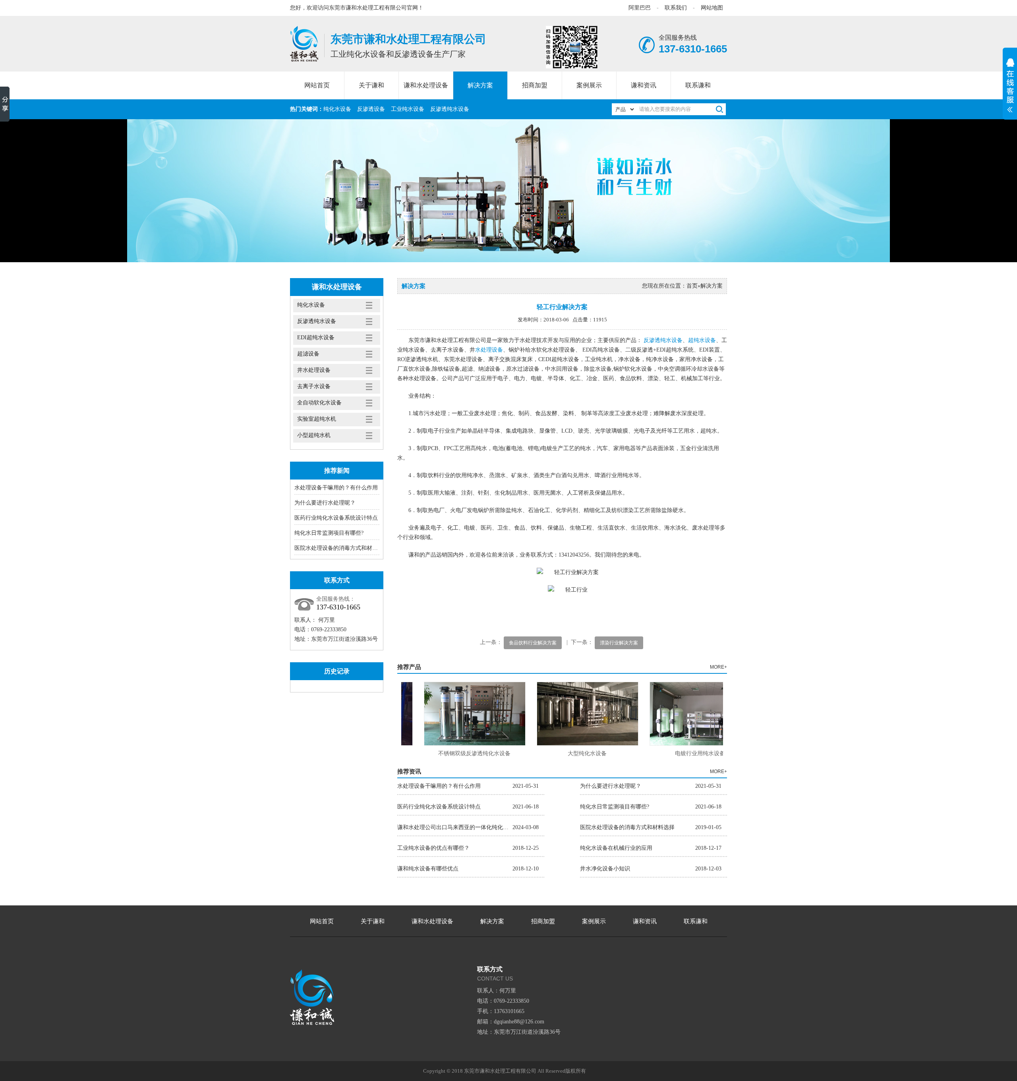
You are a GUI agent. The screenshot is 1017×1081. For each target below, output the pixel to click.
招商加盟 (534, 85)
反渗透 (652, 340)
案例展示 (589, 85)
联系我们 (676, 8)
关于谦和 (371, 85)
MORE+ (718, 667)
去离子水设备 (314, 386)
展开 (1010, 90)
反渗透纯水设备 (449, 109)
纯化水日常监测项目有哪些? (328, 533)
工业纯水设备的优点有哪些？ (433, 848)
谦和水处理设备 (426, 85)
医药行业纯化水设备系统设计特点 (336, 518)
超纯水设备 (702, 340)
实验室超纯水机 (316, 419)
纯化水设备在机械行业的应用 (616, 848)
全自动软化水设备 (319, 403)
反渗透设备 (371, 109)
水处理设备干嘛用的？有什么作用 (336, 488)
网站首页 (317, 85)
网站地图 (712, 8)
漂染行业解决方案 (619, 643)
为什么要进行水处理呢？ (325, 503)
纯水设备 (671, 340)
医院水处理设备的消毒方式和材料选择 (341, 548)
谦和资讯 (643, 85)
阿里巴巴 (639, 8)
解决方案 (480, 85)
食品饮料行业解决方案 (533, 643)
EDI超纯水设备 (315, 337)
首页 (692, 286)
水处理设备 (489, 350)
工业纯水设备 (407, 109)
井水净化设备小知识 (605, 869)
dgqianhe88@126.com (519, 1022)
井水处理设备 (314, 370)
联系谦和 (698, 85)
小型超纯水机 (314, 435)
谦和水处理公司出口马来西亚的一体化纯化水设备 (454, 827)
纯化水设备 (337, 109)
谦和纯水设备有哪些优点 (427, 869)
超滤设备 (308, 354)
